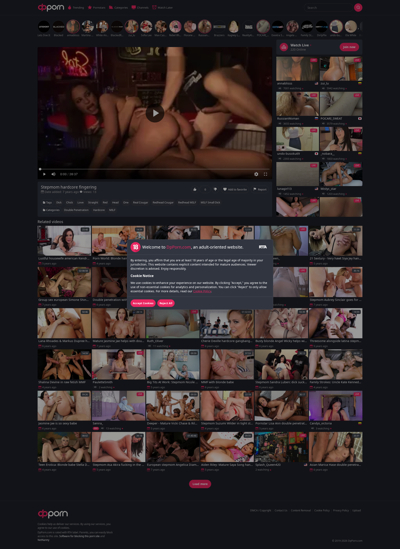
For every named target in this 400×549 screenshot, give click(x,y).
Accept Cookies (143, 303)
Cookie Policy (202, 291)
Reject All (166, 303)
